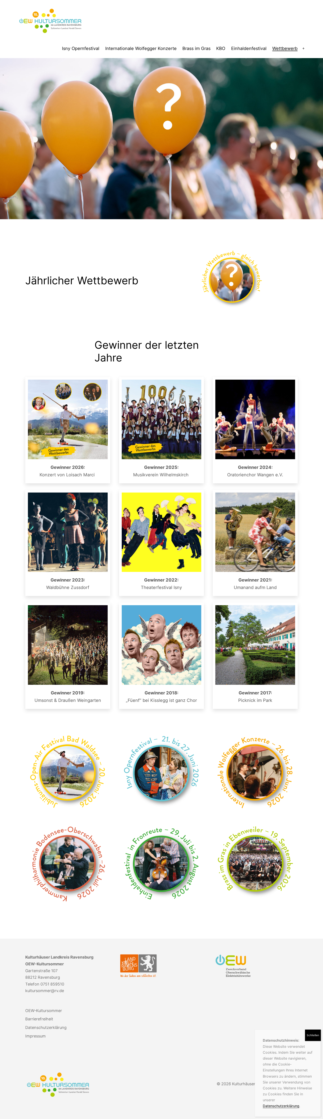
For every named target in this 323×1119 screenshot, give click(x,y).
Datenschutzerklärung (281, 1106)
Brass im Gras (196, 48)
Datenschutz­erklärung (46, 1027)
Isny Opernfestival (80, 48)
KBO (220, 48)
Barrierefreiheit (39, 1019)
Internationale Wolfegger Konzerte (141, 48)
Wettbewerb (285, 48)
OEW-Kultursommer (43, 1010)
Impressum (35, 1036)
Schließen (313, 1035)
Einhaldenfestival (249, 48)
